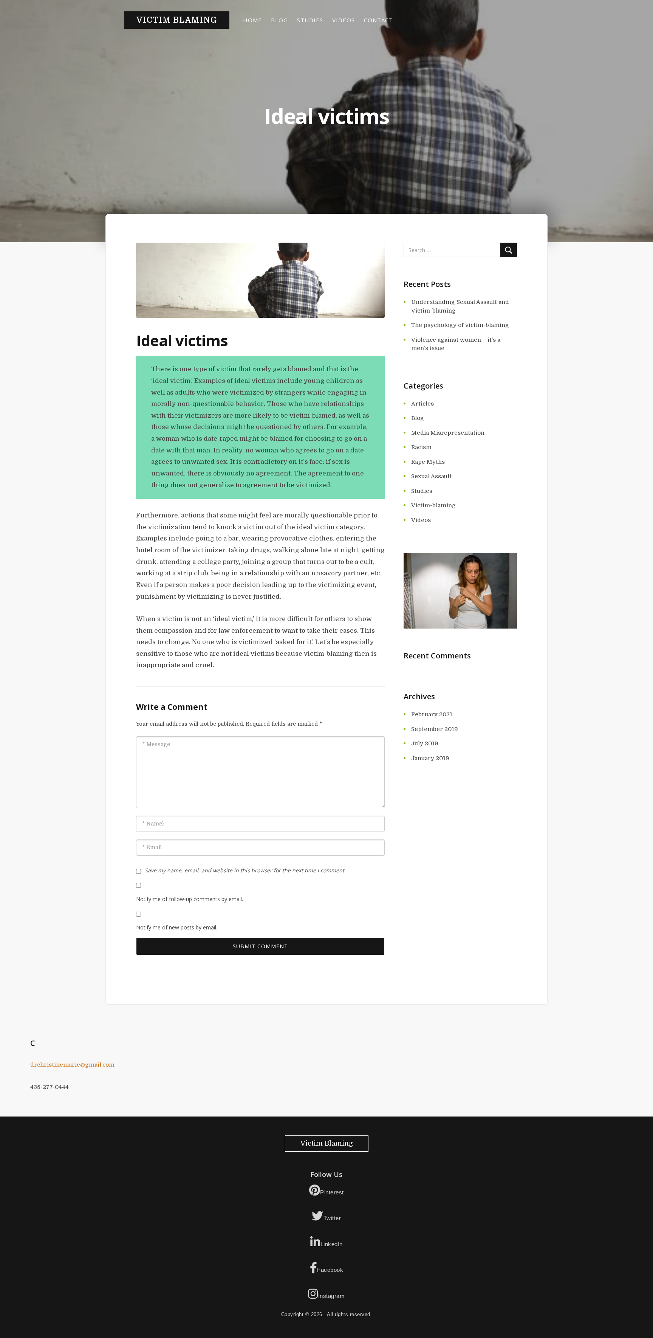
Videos (343, 20)
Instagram (331, 1296)
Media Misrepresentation (447, 432)
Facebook (330, 1270)
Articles (422, 403)
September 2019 (434, 729)
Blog (279, 20)
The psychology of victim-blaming (460, 325)
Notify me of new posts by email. (176, 927)
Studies (310, 20)
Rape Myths (428, 461)
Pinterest (332, 1192)
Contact (378, 20)
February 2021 (431, 714)
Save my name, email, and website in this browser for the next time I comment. (245, 870)
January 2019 (430, 758)
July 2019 (424, 743)
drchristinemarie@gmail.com (72, 1064)
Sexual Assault (431, 476)
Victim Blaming (176, 20)
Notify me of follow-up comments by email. (189, 899)
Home (252, 20)
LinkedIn (331, 1244)
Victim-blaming (433, 505)
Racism (421, 447)
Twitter (332, 1218)
